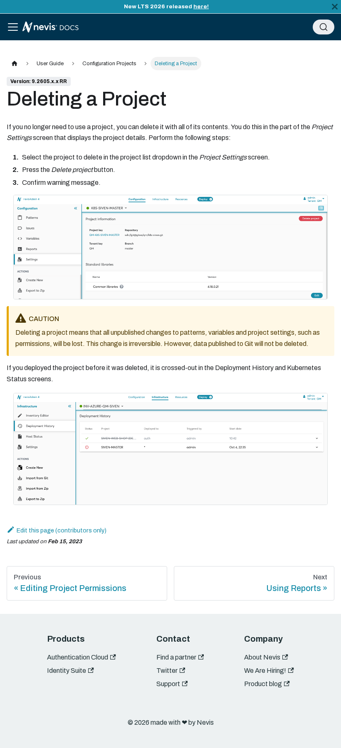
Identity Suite (66, 670)
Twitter (167, 670)
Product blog (263, 683)
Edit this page (35, 530)
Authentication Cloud (77, 657)
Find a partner (176, 657)
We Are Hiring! (265, 670)
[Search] (323, 27)
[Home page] (14, 63)
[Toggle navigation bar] (13, 27)
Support (168, 683)
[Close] (335, 6)
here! (201, 6)
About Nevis (262, 657)
